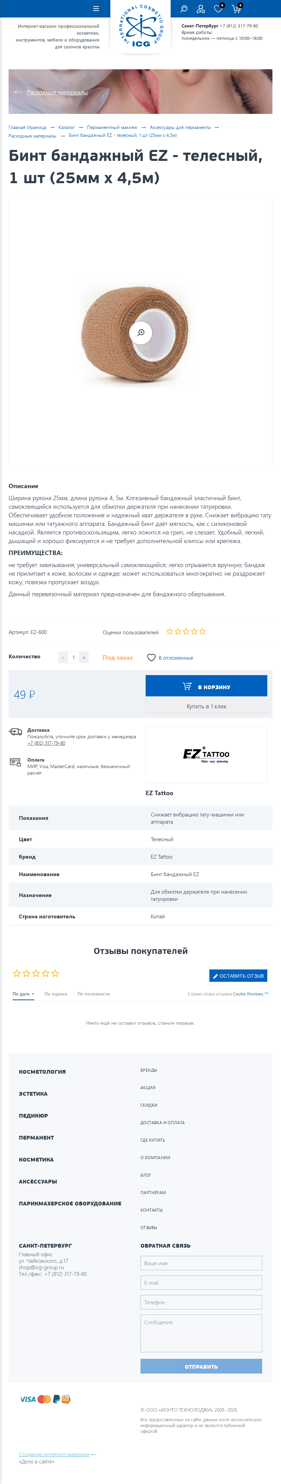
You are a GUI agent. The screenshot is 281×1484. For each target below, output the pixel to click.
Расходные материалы (57, 91)
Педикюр (33, 1115)
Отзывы (148, 1227)
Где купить (152, 1140)
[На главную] (140, 27)
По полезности (93, 993)
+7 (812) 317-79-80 (239, 25)
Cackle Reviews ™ (250, 994)
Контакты (151, 1210)
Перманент (36, 1137)
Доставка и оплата (162, 1122)
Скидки (148, 1105)
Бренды (148, 1070)
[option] (140, 332)
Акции (148, 1087)
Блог (145, 1175)
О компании (155, 1157)
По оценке (56, 993)
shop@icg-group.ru (41, 1267)
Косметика (36, 1159)
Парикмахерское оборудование (70, 1203)
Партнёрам (153, 1192)
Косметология (42, 1071)
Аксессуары (38, 1181)
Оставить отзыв (241, 975)
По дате (22, 993)
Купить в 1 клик (207, 706)
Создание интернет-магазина (54, 1454)
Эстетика (33, 1093)
